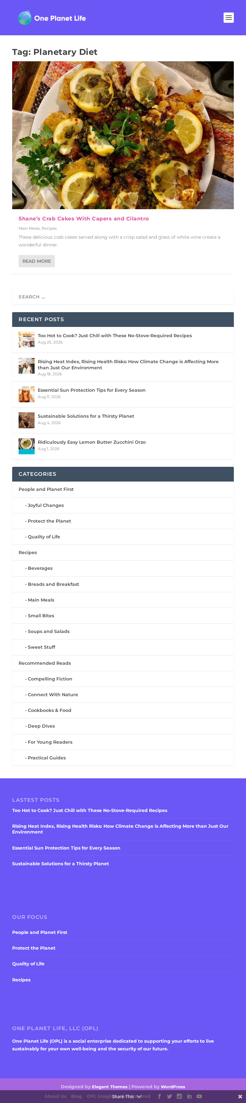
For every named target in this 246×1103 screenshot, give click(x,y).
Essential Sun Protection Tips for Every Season (92, 390)
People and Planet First (46, 489)
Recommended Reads (45, 663)
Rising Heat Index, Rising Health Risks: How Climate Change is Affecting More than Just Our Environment (128, 364)
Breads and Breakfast (53, 584)
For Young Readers (50, 742)
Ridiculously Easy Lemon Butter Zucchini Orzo (92, 442)
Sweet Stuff (41, 647)
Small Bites (41, 616)
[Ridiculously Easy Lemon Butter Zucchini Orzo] (27, 446)
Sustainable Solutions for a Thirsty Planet (86, 416)
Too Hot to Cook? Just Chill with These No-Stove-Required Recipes (115, 335)
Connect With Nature (53, 694)
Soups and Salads (49, 631)
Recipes (49, 228)
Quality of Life (44, 537)
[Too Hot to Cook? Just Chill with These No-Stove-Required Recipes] (27, 340)
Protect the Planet (49, 521)
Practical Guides (47, 758)
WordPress (173, 1086)
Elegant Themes (109, 1086)
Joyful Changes (46, 505)
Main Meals (29, 228)
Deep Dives (41, 726)
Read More (36, 261)
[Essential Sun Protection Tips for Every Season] (27, 394)
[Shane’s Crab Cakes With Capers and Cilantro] (123, 135)
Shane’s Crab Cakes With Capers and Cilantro (84, 219)
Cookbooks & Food (49, 710)
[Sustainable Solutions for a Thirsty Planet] (27, 420)
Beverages (40, 568)
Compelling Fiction (50, 679)
